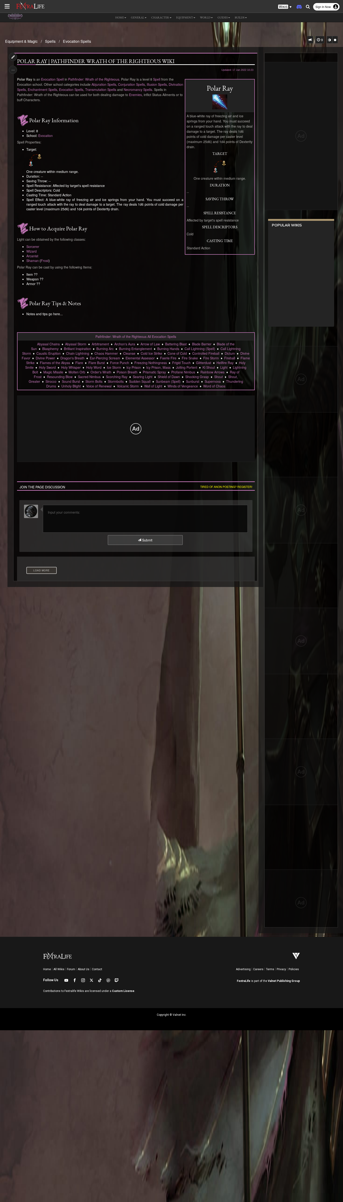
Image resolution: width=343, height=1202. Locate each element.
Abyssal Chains (48, 344)
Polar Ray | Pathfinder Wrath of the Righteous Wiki (96, 61)
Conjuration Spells (131, 84)
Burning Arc (105, 348)
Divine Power (45, 358)
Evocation (45, 135)
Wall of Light (153, 386)
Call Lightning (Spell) (200, 348)
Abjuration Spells (103, 84)
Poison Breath (127, 372)
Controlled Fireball (205, 353)
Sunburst (192, 381)
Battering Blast (176, 344)
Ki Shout (209, 367)
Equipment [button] (184, 17)
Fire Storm (211, 358)
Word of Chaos (214, 386)
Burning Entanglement (135, 348)
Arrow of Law (150, 344)
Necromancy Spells (138, 89)
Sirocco (51, 381)
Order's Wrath (101, 372)
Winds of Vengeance (183, 386)
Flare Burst (96, 362)
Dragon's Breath (72, 358)
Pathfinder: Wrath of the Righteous (93, 79)
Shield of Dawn (169, 376)
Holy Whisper (71, 367)
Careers (258, 969)
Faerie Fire (168, 358)
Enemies (135, 94)
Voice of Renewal (99, 386)
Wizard (31, 251)
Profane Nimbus (183, 372)
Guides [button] (222, 17)
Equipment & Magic (21, 41)
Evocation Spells (77, 41)
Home (47, 969)
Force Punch (119, 362)
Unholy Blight (71, 386)
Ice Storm (114, 367)
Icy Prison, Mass (158, 367)
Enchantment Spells (42, 89)
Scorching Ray (116, 376)
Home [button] (119, 17)
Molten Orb (77, 372)
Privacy (281, 969)
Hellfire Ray (225, 362)
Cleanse (129, 353)
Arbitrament (100, 344)
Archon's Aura (124, 344)
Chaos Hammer (106, 353)
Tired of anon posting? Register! (226, 487)
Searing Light (142, 376)
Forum (71, 969)
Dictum (230, 353)
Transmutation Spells (100, 89)
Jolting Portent (186, 367)
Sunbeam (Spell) (168, 381)
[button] (285, 7)
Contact (97, 969)
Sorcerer (32, 246)
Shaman (32, 260)
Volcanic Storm (128, 386)
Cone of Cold (177, 353)
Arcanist (32, 256)
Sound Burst (71, 381)
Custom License (123, 991)
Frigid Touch (181, 362)
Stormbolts (116, 381)
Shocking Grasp (197, 376)
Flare (79, 362)
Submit (146, 540)
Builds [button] (240, 17)
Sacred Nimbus (89, 376)
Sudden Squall (139, 381)
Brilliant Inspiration (77, 348)
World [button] (205, 17)
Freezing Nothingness (150, 362)
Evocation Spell (52, 79)
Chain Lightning (77, 353)
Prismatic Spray (154, 372)
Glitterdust (203, 362)
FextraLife (243, 981)
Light (224, 367)
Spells (50, 41)
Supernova (213, 381)
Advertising (243, 969)
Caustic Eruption (48, 353)
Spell (156, 79)
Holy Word (94, 367)
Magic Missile (53, 372)
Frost (45, 260)
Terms (270, 969)
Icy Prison (133, 367)
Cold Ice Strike (151, 353)
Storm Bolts (93, 381)
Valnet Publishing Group (284, 981)
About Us (83, 969)
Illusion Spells (157, 84)
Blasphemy (50, 348)
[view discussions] (310, 39)
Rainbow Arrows (212, 372)
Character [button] (160, 17)
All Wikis (58, 969)
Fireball (229, 358)
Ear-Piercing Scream (105, 358)
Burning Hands (168, 348)
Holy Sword (47, 367)
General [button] (137, 17)
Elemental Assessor (140, 358)
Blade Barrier (201, 344)
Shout (218, 376)
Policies (294, 969)
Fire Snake (190, 358)
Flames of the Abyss (55, 362)
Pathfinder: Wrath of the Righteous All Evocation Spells (135, 336)
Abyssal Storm (75, 344)
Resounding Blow (60, 376)
